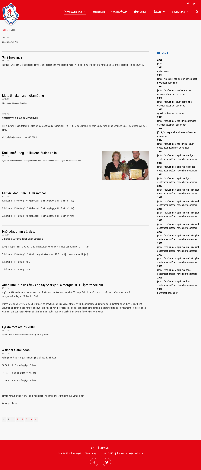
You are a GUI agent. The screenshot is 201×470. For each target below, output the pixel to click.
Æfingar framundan (16, 350)
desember (173, 82)
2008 (159, 243)
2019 (159, 117)
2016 (159, 151)
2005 (159, 277)
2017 (159, 140)
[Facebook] (94, 462)
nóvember (162, 82)
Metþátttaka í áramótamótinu (23, 96)
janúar (160, 63)
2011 (159, 208)
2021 (159, 98)
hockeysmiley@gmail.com (130, 453)
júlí (159, 132)
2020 (159, 109)
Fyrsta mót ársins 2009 (18, 327)
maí (159, 71)
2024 (159, 67)
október (165, 71)
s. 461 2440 (107, 453)
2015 (159, 162)
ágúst (179, 101)
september (183, 78)
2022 (159, 86)
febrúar (168, 90)
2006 (159, 266)
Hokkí (4, 30)
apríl (171, 78)
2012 (159, 197)
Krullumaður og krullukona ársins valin (29, 153)
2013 (159, 185)
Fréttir (12, 30)
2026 (159, 59)
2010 (159, 220)
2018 (159, 128)
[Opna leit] (197, 11)
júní (183, 120)
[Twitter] (107, 462)
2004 (159, 289)
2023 (159, 75)
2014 (159, 174)
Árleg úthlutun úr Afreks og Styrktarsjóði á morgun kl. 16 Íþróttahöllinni (52, 285)
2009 (159, 231)
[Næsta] (36, 419)
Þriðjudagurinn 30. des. (18, 231)
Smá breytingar (13, 57)
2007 (159, 254)
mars (166, 78)
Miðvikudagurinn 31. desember (24, 193)
